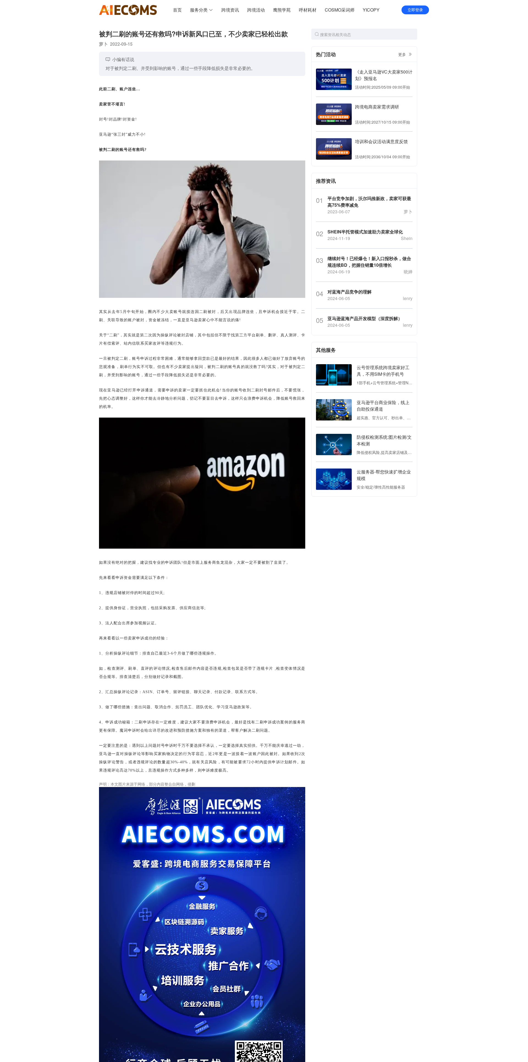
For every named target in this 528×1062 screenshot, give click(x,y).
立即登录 (415, 10)
